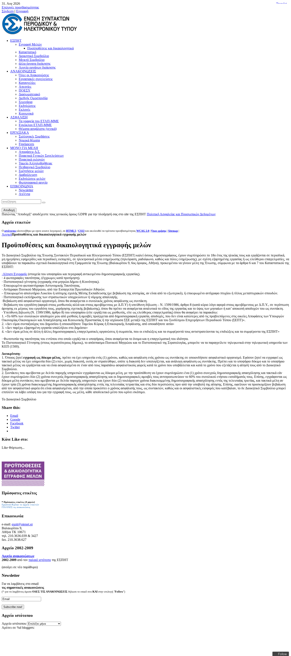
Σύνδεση (8, 11)
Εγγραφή (22, 11)
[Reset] (43, 202)
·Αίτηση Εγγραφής (14, 274)
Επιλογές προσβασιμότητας (20, 7)
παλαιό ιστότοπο (40, 560)
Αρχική (7, 234)
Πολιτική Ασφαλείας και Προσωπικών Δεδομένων (181, 214)
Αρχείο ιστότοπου (14, 623)
